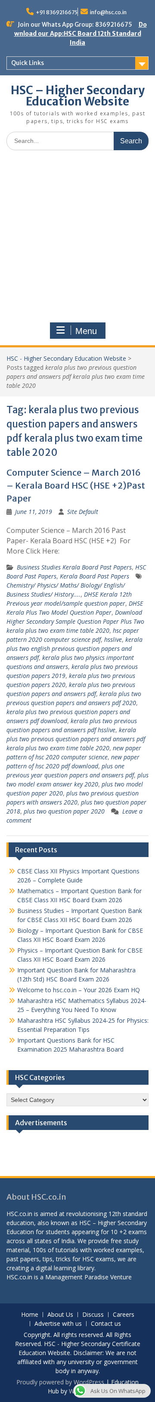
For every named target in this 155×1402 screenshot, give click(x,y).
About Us (60, 1315)
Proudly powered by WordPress (60, 1382)
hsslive (113, 639)
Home (29, 1315)
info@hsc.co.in (108, 12)
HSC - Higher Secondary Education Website (66, 358)
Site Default (82, 512)
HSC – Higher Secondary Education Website (78, 95)
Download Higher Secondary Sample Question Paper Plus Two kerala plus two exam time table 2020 (75, 621)
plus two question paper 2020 (64, 811)
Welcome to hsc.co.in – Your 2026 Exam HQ (78, 990)
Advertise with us (58, 1324)
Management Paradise (76, 1277)
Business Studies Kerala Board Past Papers (74, 567)
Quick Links (27, 63)
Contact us (106, 1324)
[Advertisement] (77, 238)
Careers (123, 1315)
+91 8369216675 (57, 12)
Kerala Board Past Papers (94, 576)
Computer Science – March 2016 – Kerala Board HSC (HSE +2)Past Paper (75, 485)
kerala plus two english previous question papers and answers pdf (74, 648)
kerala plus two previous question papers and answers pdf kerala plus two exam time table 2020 (75, 739)
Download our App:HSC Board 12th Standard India (80, 33)
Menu (86, 331)
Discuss (93, 1315)
